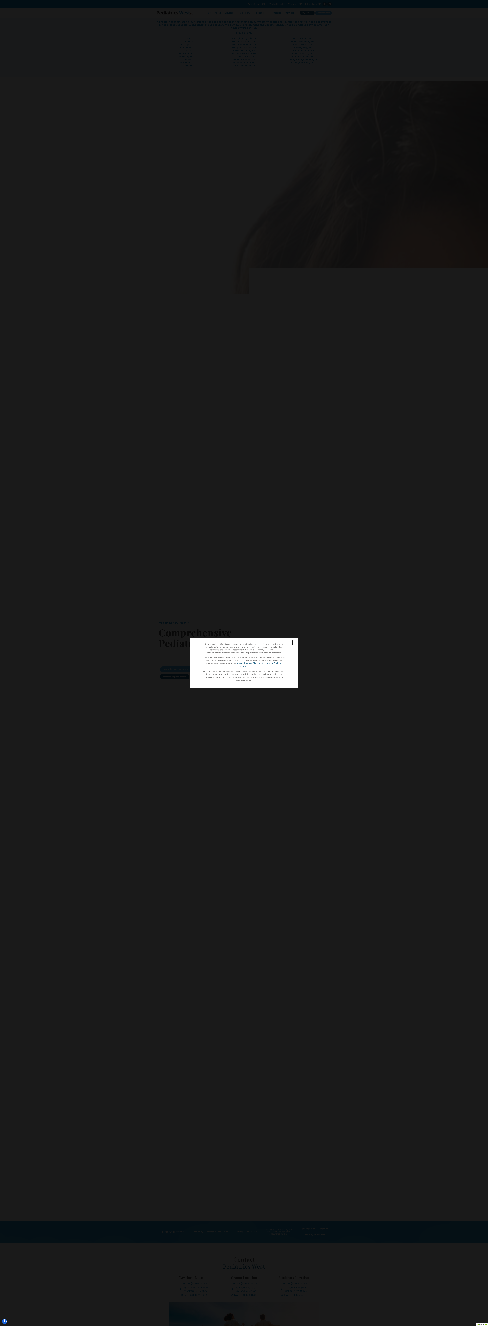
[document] (244, 663)
